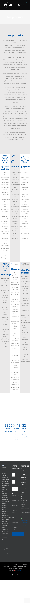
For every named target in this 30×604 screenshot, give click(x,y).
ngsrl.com (19, 570)
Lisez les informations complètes (15, 527)
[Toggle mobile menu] (27, 2)
